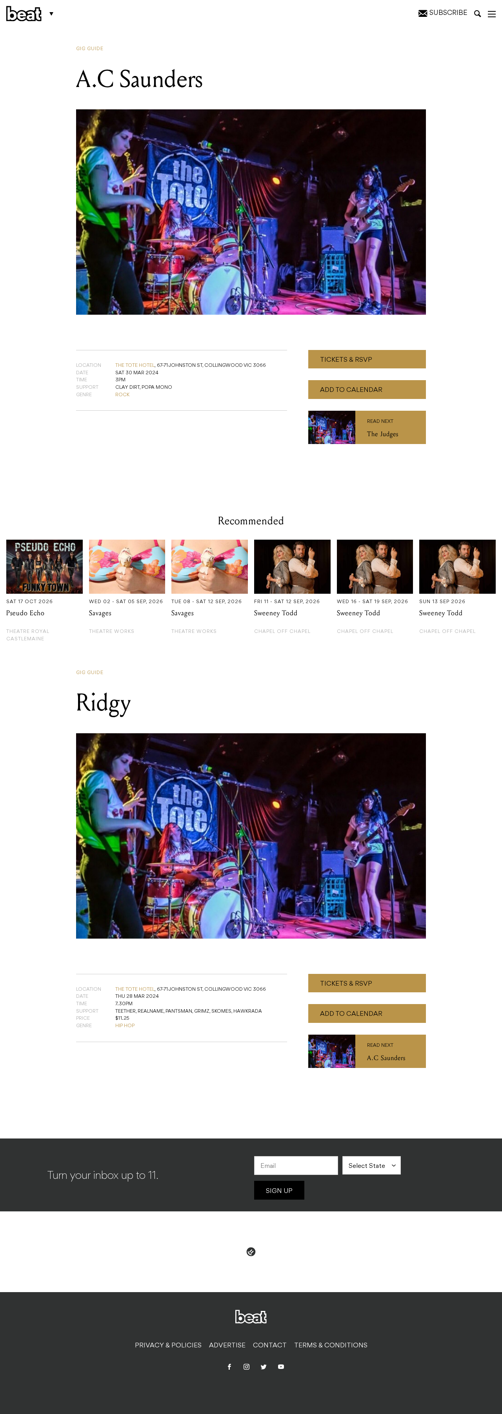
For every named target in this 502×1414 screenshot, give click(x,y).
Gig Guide (90, 49)
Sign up (279, 1191)
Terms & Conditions (330, 1346)
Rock (122, 395)
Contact (270, 1346)
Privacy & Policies (168, 1346)
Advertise (227, 1346)
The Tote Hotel (135, 365)
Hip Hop (125, 1026)
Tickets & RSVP (346, 360)
